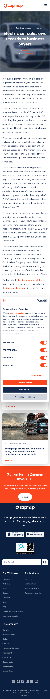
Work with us (30, 584)
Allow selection (25, 390)
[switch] (43, 350)
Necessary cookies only (25, 397)
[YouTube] (36, 681)
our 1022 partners (18, 313)
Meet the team (8, 634)
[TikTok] (31, 681)
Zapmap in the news (10, 648)
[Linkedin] (27, 681)
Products (29, 579)
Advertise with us (32, 588)
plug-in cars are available (29, 280)
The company (10, 623)
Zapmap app (7, 579)
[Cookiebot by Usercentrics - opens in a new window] (36, 300)
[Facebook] (18, 681)
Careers (5, 643)
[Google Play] (35, 534)
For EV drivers (10, 573)
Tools (4, 588)
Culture (5, 639)
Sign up (25, 497)
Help (4, 606)
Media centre (7, 653)
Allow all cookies (25, 383)
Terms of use (7, 671)
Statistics (6, 597)
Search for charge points (12, 611)
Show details (36, 375)
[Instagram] (13, 681)
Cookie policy (8, 662)
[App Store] (15, 534)
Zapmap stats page (16, 288)
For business (32, 573)
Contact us (7, 657)
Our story (6, 630)
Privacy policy (8, 666)
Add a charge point (10, 616)
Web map (6, 584)
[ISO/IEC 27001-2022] (25, 548)
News (10, 28)
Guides (5, 593)
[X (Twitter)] (22, 681)
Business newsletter (33, 593)
